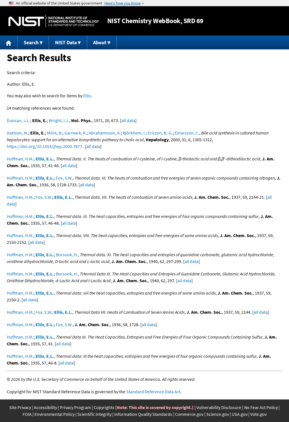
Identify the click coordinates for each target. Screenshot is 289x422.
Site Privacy (20, 407)
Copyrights (104, 407)
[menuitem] (8, 42)
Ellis (87, 95)
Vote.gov (258, 414)
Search (31, 42)
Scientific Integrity (94, 414)
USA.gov (240, 414)
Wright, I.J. (59, 120)
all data (128, 120)
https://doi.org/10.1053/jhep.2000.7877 (44, 146)
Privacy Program (75, 407)
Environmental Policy (54, 414)
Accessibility (45, 407)
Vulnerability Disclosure (218, 407)
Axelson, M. (17, 133)
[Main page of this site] (8, 42)
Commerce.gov (189, 414)
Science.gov (217, 414)
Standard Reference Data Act (153, 391)
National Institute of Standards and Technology (53, 21)
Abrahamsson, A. (105, 133)
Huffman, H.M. (20, 159)
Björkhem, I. (134, 133)
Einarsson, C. (187, 133)
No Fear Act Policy (261, 407)
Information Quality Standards (143, 414)
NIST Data (66, 42)
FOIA (27, 414)
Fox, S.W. (64, 178)
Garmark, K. (75, 133)
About (99, 42)
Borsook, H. (67, 254)
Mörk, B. (54, 133)
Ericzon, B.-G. (160, 133)
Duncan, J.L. (18, 120)
